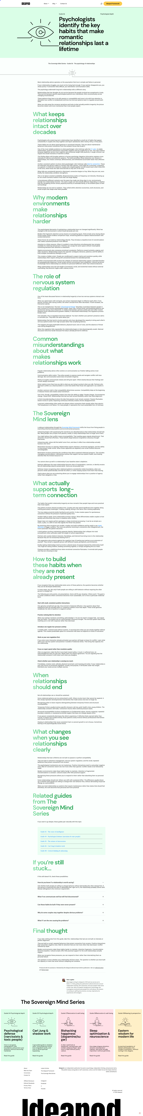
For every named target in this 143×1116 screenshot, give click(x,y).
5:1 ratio (93, 149)
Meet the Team (28, 1070)
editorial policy (99, 968)
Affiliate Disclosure (29, 1081)
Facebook (43, 1083)
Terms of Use (27, 1088)
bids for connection (93, 164)
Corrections (27, 1073)
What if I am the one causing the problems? (53, 921)
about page (45, 970)
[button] (71, 882)
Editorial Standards (29, 1083)
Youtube (43, 1088)
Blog (54, 3)
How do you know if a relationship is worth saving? (56, 882)
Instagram (43, 1081)
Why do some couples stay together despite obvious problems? (60, 913)
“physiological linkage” (68, 307)
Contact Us (63, 3)
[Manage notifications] (140, 1113)
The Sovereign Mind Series (48, 1073)
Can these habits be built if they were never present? (56, 905)
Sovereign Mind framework (71, 427)
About (25, 1068)
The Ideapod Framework (47, 1071)
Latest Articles (45, 1068)
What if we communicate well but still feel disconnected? (58, 897)
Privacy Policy (27, 1085)
